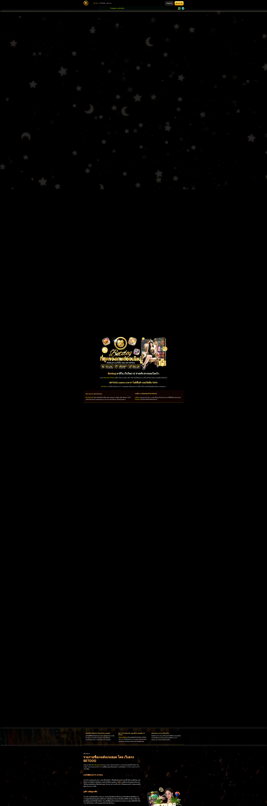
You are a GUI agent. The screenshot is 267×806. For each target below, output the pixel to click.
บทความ (108, 3)
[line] (179, 8)
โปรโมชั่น (102, 3)
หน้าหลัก (95, 3)
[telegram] (183, 8)
